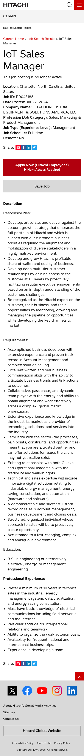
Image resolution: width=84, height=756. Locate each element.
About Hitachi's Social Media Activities (29, 705)
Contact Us (11, 718)
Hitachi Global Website (42, 731)
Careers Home (13, 39)
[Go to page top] (79, 676)
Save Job (42, 186)
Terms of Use (44, 743)
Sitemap (9, 712)
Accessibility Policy (22, 743)
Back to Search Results (17, 27)
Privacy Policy (62, 743)
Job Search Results (41, 39)
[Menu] (79, 5)
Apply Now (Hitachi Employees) (42, 167)
